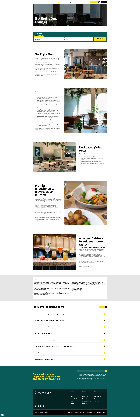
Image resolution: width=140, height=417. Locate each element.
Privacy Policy (69, 412)
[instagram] (38, 406)
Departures (72, 393)
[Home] (38, 2)
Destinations (72, 406)
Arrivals (72, 396)
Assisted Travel (73, 398)
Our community (85, 396)
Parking (69, 2)
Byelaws (104, 412)
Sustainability (85, 398)
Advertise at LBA (97, 396)
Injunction (72, 403)
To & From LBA (75, 2)
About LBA (84, 393)
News (71, 401)
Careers (84, 2)
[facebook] (35, 406)
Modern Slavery (89, 412)
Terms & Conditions (97, 412)
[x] (41, 406)
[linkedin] (43, 406)
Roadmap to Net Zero (86, 401)
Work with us (96, 393)
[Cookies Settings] (2, 415)
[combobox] (78, 39)
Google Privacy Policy (93, 382)
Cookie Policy (76, 412)
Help (80, 2)
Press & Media (97, 401)
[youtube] (46, 406)
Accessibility (82, 412)
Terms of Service (100, 382)
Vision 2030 (84, 403)
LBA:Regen (84, 406)
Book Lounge (100, 38)
